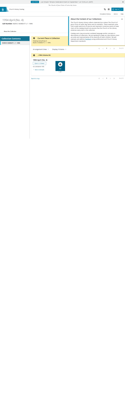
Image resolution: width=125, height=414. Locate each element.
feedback (88, 39)
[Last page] (114, 48)
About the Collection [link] (10, 31)
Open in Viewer (39, 63)
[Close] (122, 19)
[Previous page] (103, 48)
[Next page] (110, 48)
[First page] (99, 48)
